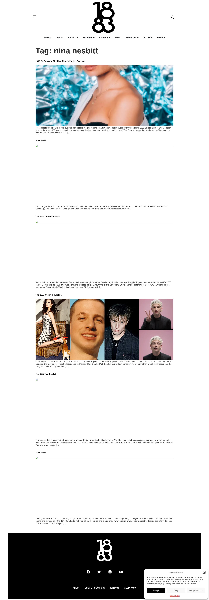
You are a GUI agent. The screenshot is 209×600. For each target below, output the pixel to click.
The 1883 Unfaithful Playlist (48, 216)
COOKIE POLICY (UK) (95, 588)
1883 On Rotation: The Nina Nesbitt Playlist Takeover (60, 61)
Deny (176, 590)
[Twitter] (99, 571)
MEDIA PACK (130, 588)
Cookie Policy (174, 596)
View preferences (196, 590)
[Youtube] (120, 571)
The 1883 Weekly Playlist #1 (49, 295)
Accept (156, 590)
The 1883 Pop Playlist (46, 374)
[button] (204, 572)
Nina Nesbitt (41, 140)
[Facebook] (88, 571)
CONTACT (114, 588)
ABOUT (76, 588)
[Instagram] (109, 571)
